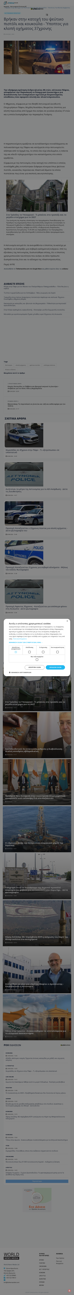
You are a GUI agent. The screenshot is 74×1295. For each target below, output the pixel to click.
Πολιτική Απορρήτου (20, 639)
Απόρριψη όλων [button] (35, 667)
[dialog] (37, 647)
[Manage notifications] (69, 1290)
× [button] (67, 621)
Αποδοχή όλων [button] (55, 667)
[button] (37, 642)
